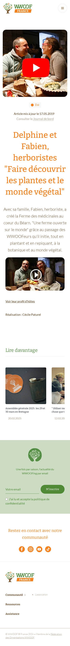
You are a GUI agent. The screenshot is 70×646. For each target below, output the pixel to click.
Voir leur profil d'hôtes (20, 301)
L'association (41, 594)
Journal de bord (43, 119)
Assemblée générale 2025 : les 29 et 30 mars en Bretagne (25, 410)
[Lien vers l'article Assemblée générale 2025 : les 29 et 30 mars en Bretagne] (25, 385)
